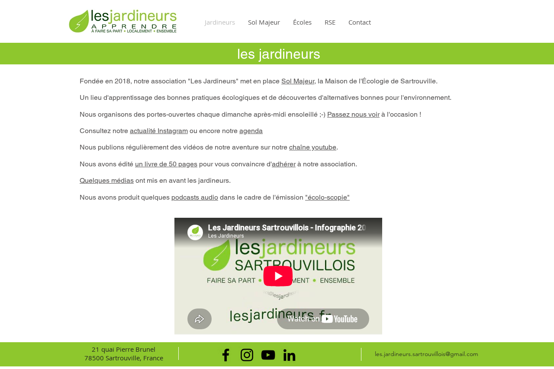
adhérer (284, 164)
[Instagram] (246, 355)
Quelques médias (107, 180)
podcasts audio (194, 197)
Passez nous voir (353, 114)
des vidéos (186, 147)
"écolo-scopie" (327, 197)
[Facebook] (225, 355)
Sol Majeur (297, 81)
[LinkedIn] (289, 355)
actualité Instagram (159, 131)
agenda (251, 131)
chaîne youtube (312, 147)
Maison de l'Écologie (357, 81)
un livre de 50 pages (166, 164)
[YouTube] (268, 355)
